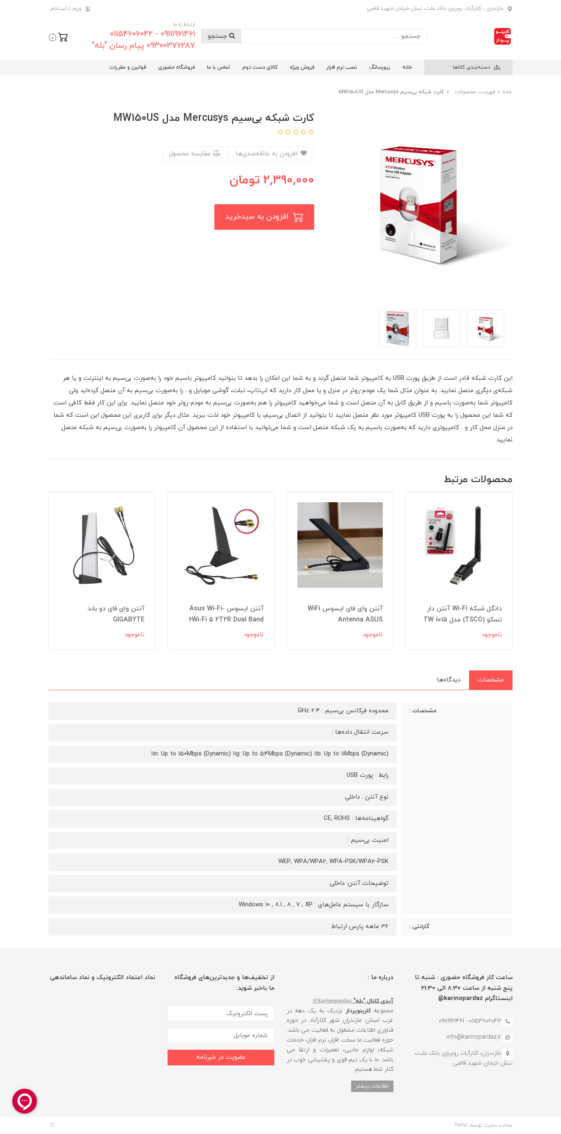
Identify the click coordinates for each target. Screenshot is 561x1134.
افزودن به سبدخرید (258, 216)
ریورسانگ (379, 67)
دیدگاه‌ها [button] (448, 680)
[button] (58, 36)
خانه (407, 67)
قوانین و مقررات (127, 67)
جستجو (218, 36)
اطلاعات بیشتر (372, 1086)
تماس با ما (218, 67)
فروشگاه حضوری (176, 67)
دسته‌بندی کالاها (472, 67)
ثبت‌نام (59, 8)
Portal (461, 1125)
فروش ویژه (302, 67)
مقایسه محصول (191, 154)
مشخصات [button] (491, 680)
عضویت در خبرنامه (221, 1057)
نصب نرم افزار (341, 67)
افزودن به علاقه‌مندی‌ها (267, 154)
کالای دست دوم (260, 67)
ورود (76, 8)
